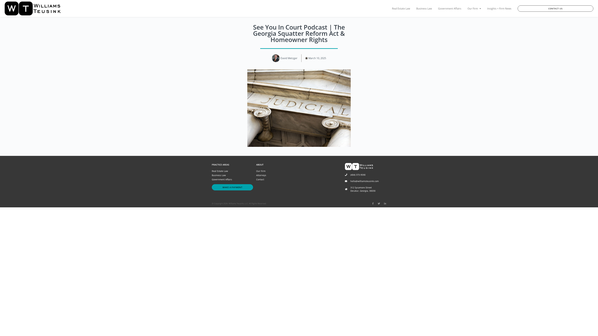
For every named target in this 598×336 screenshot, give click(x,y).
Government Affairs (449, 8)
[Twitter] (379, 203)
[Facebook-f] (373, 203)
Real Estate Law (401, 8)
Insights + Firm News (499, 8)
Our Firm (472, 8)
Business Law (424, 8)
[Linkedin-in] (385, 203)
